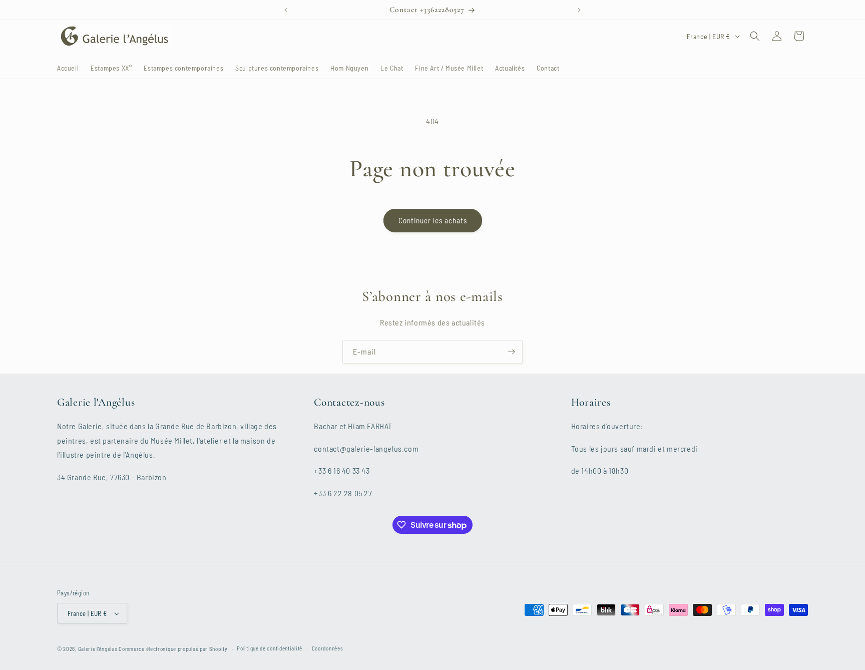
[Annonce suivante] (579, 10)
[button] (755, 36)
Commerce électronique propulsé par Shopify (173, 648)
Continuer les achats (432, 220)
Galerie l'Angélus (98, 648)
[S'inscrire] (511, 352)
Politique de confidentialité (269, 648)
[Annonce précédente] (286, 10)
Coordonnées (327, 648)
